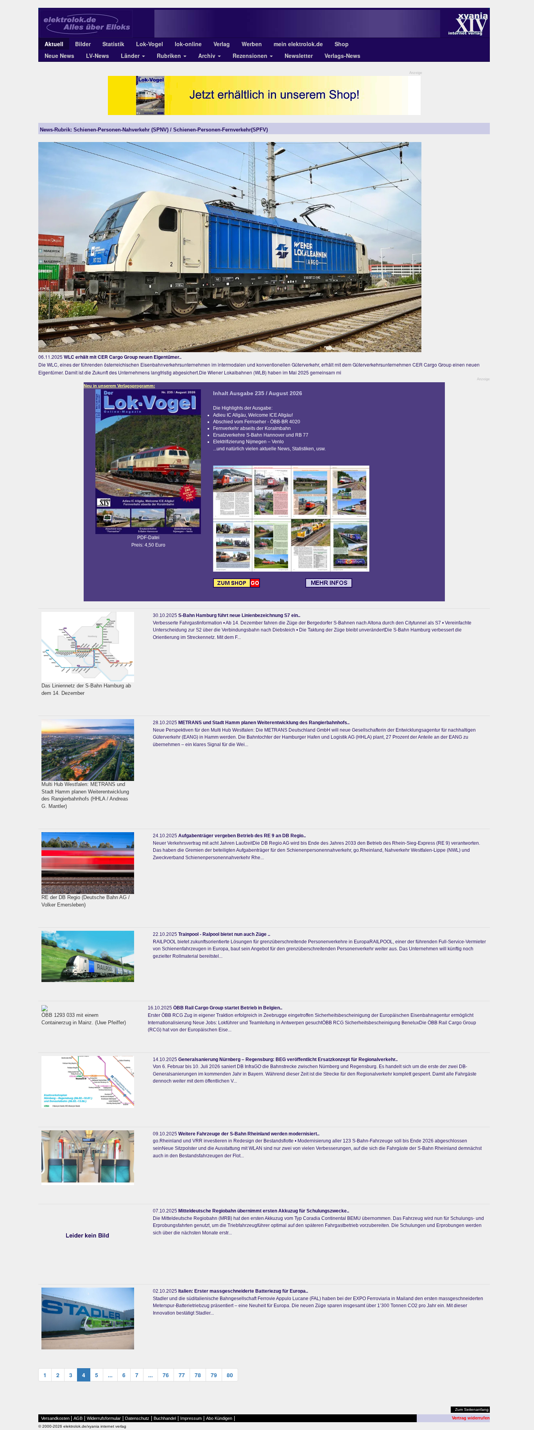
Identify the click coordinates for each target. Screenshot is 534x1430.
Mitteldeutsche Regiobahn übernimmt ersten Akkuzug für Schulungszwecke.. (263, 1211)
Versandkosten (55, 1418)
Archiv (207, 55)
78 (198, 1375)
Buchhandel (165, 1418)
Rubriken (170, 55)
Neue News (59, 55)
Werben (252, 44)
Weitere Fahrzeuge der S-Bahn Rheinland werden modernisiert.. (248, 1134)
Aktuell (54, 44)
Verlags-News (342, 55)
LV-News (97, 55)
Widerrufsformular (104, 1418)
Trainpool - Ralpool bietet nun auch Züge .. (224, 934)
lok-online (188, 44)
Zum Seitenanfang (472, 1409)
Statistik (113, 44)
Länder (131, 55)
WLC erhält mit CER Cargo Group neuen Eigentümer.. (122, 356)
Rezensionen (251, 55)
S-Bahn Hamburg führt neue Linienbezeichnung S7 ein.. (239, 615)
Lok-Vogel (149, 44)
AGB (77, 1418)
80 (230, 1375)
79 (214, 1375)
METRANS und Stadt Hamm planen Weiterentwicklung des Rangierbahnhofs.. (263, 722)
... (110, 1375)
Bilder (83, 44)
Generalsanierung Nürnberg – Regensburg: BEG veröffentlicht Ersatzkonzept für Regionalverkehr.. (288, 1059)
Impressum (191, 1418)
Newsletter (299, 55)
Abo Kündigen (219, 1418)
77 (182, 1375)
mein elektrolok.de (298, 44)
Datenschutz (137, 1418)
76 (166, 1375)
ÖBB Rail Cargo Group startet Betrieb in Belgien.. (227, 1008)
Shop (342, 44)
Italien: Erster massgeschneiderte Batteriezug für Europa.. (243, 1291)
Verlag (221, 44)
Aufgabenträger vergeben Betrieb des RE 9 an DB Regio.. (242, 835)
